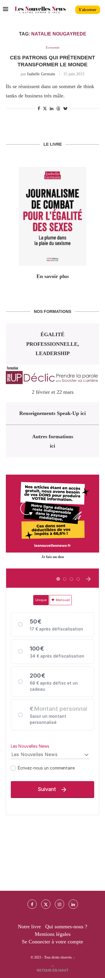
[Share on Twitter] (45, 108)
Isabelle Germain (41, 74)
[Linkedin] (73, 904)
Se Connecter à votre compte (52, 942)
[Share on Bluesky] (65, 108)
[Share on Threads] (58, 108)
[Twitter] (45, 904)
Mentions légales (53, 934)
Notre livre (29, 926)
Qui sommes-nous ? (66, 926)
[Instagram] (59, 904)
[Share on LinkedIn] (51, 108)
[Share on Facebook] (39, 108)
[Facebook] (32, 904)
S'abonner (88, 10)
